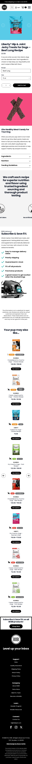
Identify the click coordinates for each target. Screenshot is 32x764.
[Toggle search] (12, 7)
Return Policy (16, 672)
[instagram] (16, 727)
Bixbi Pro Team (16, 692)
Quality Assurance (16, 665)
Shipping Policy (16, 669)
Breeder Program (16, 706)
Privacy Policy (16, 676)
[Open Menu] (29, 7)
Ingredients (6, 156)
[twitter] (21, 727)
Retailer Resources (16, 709)
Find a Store (16, 689)
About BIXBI (16, 685)
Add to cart (22, 85)
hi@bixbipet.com (16, 722)
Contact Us (16, 719)
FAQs (16, 662)
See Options (16, 369)
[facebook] (11, 727)
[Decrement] (3, 85)
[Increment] (9, 85)
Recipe (3, 67)
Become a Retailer (16, 696)
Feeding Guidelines (9, 165)
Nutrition (5, 161)
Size (2, 75)
